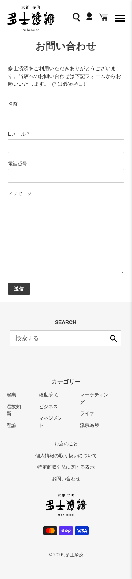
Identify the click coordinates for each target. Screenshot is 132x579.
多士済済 (74, 554)
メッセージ (20, 193)
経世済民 (48, 395)
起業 (11, 395)
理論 (11, 425)
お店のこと (66, 444)
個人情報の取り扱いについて (66, 455)
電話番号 (17, 163)
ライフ (87, 413)
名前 (13, 104)
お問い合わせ (66, 478)
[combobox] (65, 338)
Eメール (18, 134)
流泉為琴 (89, 425)
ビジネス (48, 406)
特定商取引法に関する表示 (66, 467)
